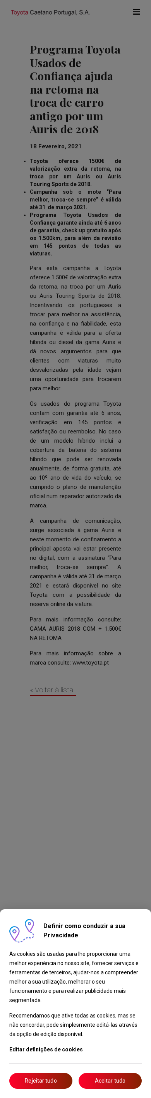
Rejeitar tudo (41, 1081)
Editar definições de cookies (46, 1049)
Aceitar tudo (110, 1081)
